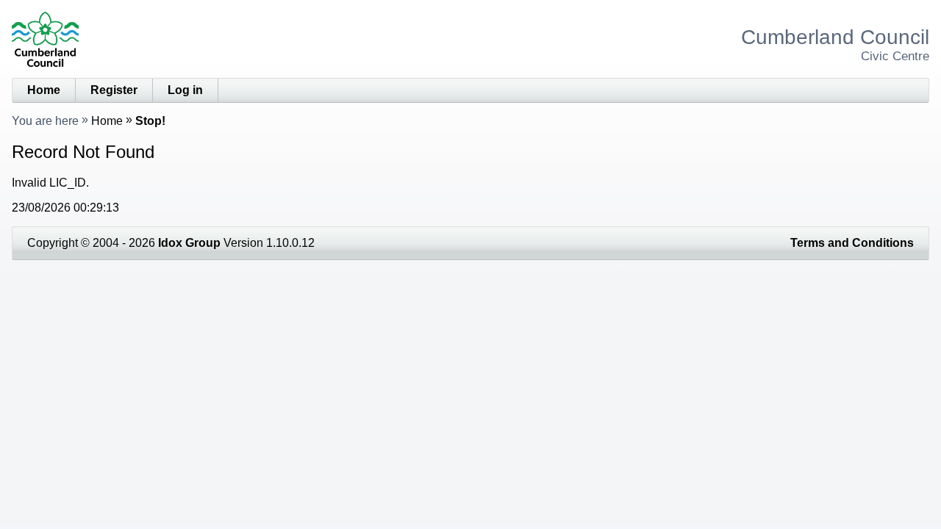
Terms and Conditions (852, 243)
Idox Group (189, 243)
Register (113, 90)
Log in (185, 90)
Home (43, 90)
